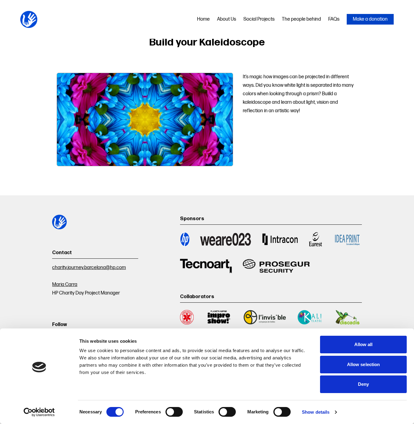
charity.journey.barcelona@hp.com (89, 268)
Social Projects (259, 19)
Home (203, 19)
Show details (315, 412)
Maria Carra (64, 285)
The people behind (301, 19)
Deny (363, 384)
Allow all (363, 344)
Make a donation (370, 19)
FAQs (333, 19)
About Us (226, 19)
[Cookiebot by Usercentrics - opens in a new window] (39, 412)
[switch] (174, 412)
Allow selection (363, 364)
